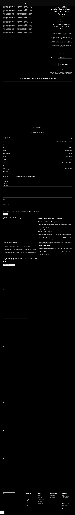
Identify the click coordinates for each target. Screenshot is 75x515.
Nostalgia (70, 72)
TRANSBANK (64, 505)
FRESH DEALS (41, 501)
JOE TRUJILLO (41, 499)
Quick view (4, 484)
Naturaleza (66, 72)
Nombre (4, 199)
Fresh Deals (57, 72)
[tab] (20, 78)
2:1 (57, 70)
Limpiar (59, 59)
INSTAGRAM (52, 495)
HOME (39, 495)
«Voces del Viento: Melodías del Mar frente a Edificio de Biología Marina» (23, 259)
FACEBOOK (52, 497)
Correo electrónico (6, 204)
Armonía (62, 70)
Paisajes (56, 73)
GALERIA (40, 497)
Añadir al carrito (64, 64)
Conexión (52, 72)
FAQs (63, 499)
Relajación (66, 74)
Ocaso (53, 73)
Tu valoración (5, 185)
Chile (69, 70)
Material (52, 57)
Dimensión (53, 52)
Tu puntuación (5, 181)
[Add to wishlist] (7, 484)
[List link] (32, 502)
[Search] (4, 3)
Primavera (61, 73)
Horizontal (62, 72)
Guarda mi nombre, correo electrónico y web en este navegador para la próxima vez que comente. (21, 211)
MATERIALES (40, 503)
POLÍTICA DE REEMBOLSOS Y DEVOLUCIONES (65, 496)
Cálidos (66, 70)
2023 (60, 70)
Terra (69, 74)
